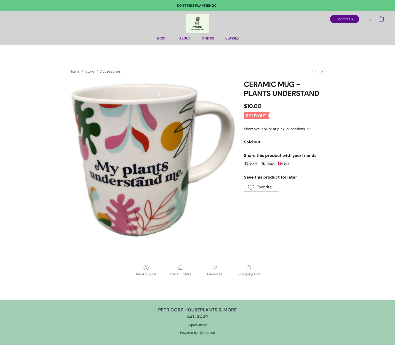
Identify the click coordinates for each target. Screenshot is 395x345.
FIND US (208, 38)
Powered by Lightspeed (197, 333)
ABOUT (184, 38)
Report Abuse (197, 325)
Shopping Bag (249, 274)
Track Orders (180, 274)
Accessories (110, 71)
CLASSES (232, 38)
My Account (146, 274)
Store (89, 71)
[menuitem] (315, 71)
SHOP (160, 38)
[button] (197, 23)
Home (74, 71)
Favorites (214, 274)
